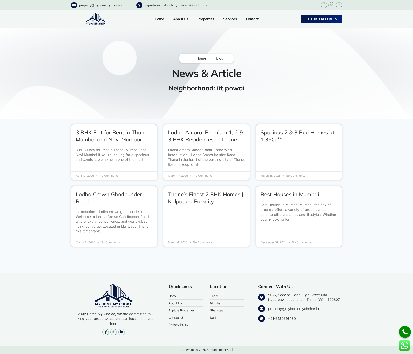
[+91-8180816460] (261, 318)
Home (159, 19)
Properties (205, 19)
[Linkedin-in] (339, 5)
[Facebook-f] (324, 5)
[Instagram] (331, 5)
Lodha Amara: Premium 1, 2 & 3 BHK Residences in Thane (205, 136)
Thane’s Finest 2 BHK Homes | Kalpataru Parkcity (205, 198)
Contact (252, 19)
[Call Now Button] (405, 332)
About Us (180, 19)
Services (230, 19)
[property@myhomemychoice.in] (74, 5)
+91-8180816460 (282, 318)
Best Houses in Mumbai (289, 194)
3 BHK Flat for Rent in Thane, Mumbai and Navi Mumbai (112, 136)
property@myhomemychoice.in (101, 5)
